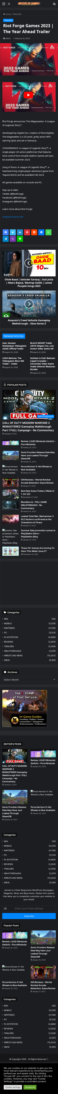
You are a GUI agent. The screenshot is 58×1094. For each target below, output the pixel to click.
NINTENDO (9, 628)
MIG (6, 619)
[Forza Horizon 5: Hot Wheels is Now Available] (10, 470)
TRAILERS (17, 14)
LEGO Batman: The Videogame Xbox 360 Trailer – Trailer (13, 361)
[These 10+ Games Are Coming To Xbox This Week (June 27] (10, 551)
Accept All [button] (30, 1087)
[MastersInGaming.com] (29, 3)
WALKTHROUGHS (12, 651)
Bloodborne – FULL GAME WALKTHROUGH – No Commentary (34, 505)
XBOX (7, 660)
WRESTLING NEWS (13, 655)
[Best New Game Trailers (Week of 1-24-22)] (10, 494)
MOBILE (8, 623)
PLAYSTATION (11, 637)
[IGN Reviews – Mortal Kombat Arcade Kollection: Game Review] (10, 482)
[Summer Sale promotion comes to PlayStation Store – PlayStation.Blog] (10, 536)
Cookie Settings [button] (13, 1087)
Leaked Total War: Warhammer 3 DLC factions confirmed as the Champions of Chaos (37, 519)
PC (5, 632)
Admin (8, 38)
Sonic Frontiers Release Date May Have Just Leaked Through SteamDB (38, 455)
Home (8, 14)
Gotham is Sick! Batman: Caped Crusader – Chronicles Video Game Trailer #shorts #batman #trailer (42, 364)
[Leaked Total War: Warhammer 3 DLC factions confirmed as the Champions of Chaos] (10, 519)
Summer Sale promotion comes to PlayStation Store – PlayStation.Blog (38, 533)
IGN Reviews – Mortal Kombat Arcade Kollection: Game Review (43, 985)
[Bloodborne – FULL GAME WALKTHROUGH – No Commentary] (10, 505)
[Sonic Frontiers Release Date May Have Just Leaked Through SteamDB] (10, 455)
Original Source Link (12, 216)
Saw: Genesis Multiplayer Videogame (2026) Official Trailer (14, 346)
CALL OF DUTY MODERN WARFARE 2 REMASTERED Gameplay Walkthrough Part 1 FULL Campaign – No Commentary (28, 426)
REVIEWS (8, 642)
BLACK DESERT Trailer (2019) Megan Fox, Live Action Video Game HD (42, 346)
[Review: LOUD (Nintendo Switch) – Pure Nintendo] (10, 442)
